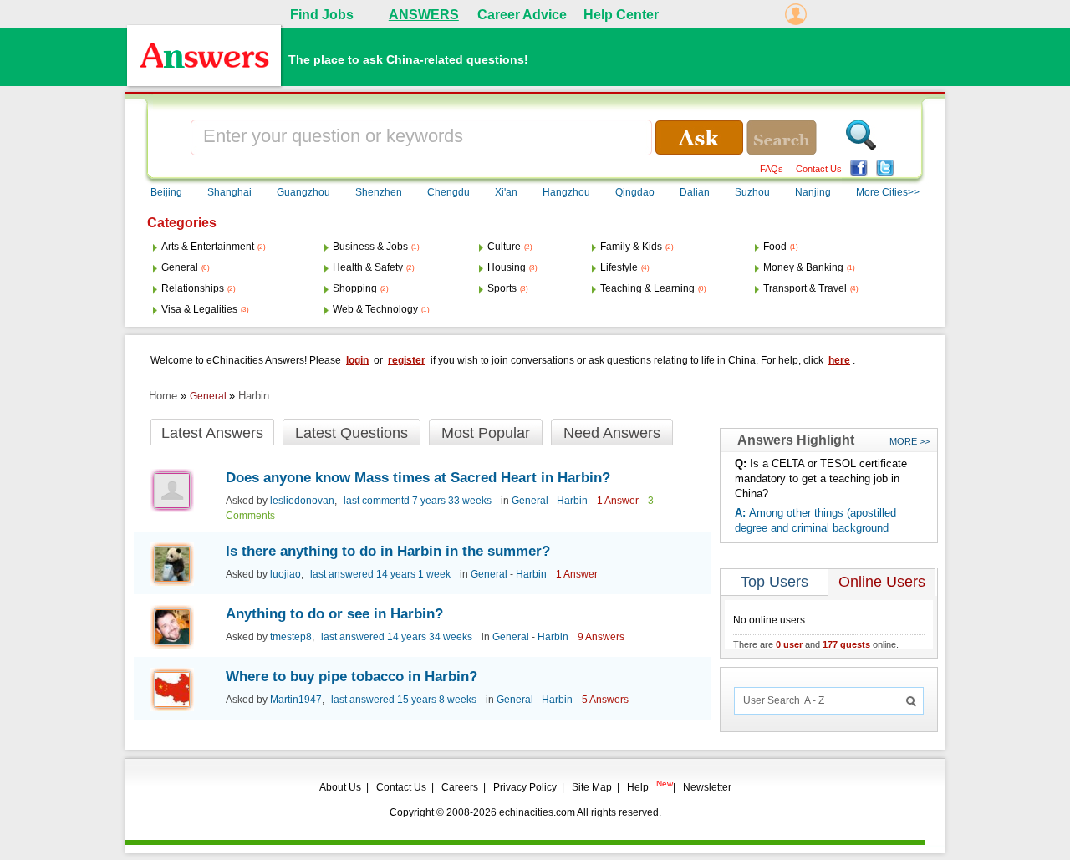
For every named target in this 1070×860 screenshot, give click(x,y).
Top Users (774, 581)
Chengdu (448, 192)
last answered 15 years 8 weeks (403, 699)
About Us (340, 787)
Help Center (621, 15)
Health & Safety (368, 267)
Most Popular (485, 433)
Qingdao (635, 192)
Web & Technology (375, 309)
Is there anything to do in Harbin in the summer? (388, 551)
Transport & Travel (805, 288)
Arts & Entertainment (207, 246)
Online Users (881, 581)
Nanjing (813, 192)
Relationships (192, 288)
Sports (502, 288)
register (406, 360)
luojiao (285, 574)
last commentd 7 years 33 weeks (418, 500)
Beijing (166, 192)
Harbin (253, 395)
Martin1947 (296, 699)
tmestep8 (291, 637)
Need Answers (611, 433)
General (179, 267)
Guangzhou (303, 192)
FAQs (771, 169)
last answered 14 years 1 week (380, 574)
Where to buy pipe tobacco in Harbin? (351, 676)
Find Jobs (322, 15)
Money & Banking (803, 267)
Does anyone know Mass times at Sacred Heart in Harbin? (418, 478)
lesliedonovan (302, 500)
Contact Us (819, 169)
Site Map (592, 787)
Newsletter (707, 787)
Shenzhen (378, 192)
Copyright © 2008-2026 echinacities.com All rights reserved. (525, 812)
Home (163, 395)
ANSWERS (424, 15)
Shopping (355, 288)
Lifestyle (619, 267)
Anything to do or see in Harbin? (334, 614)
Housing (506, 267)
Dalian (695, 192)
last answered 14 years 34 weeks (396, 637)
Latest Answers (212, 433)
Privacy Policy (525, 787)
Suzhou (752, 192)
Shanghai (229, 192)
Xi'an (506, 192)
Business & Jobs (370, 246)
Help (638, 787)
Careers (459, 787)
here (839, 360)
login (357, 360)
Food (775, 246)
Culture (504, 246)
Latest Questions (351, 433)
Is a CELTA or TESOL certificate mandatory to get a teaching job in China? (821, 478)
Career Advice (522, 15)
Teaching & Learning (647, 288)
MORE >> (909, 441)
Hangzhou (566, 192)
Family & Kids (631, 246)
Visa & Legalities (199, 309)
